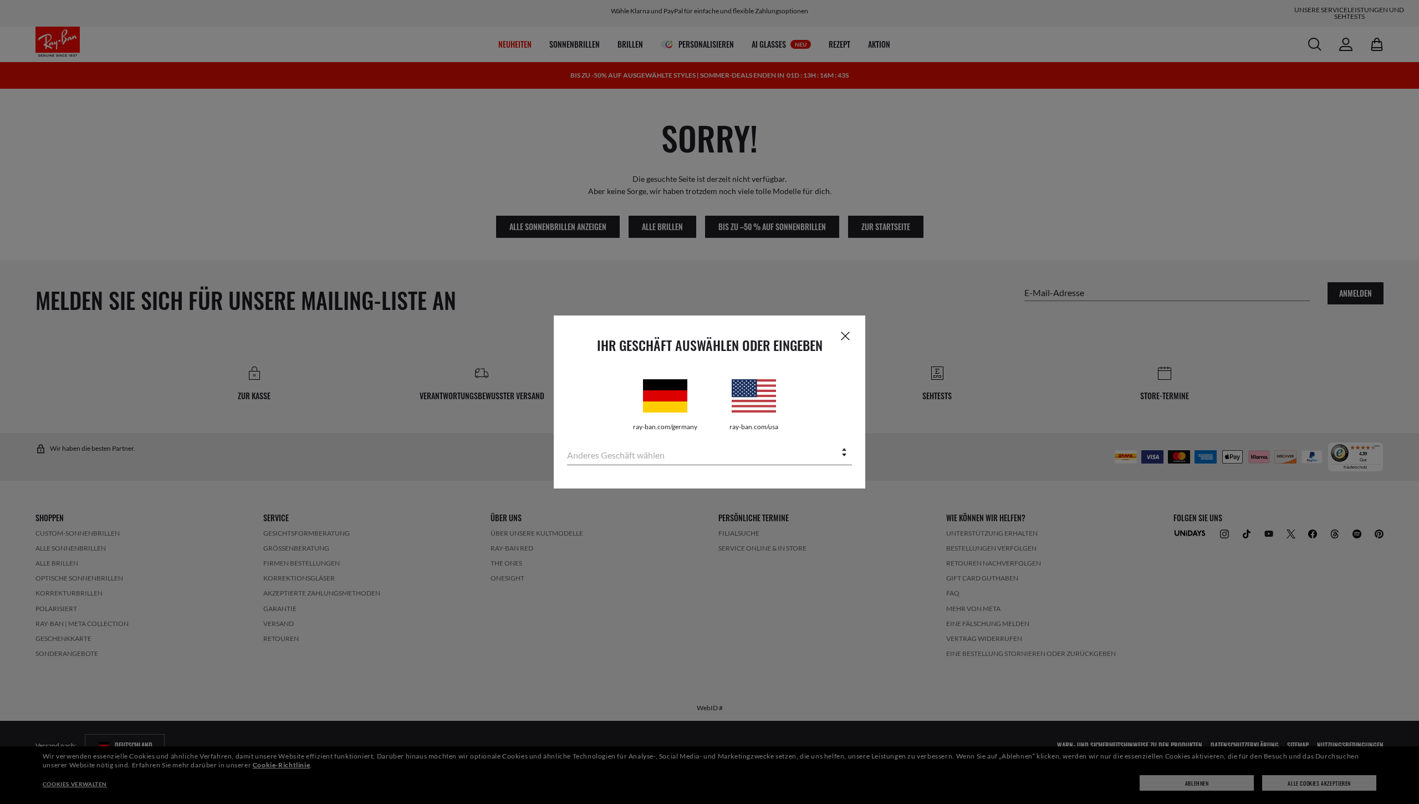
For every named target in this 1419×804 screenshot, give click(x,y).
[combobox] (709, 453)
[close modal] (845, 335)
